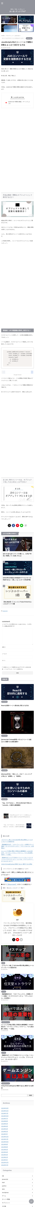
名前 (3, 647)
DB (3, 1176)
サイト (3, 660)
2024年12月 (4, 1111)
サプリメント (6, 1203)
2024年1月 (4, 1134)
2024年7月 (4, 1118)
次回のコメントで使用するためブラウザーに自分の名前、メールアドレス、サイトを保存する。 (16, 668)
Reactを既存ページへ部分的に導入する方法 (15, 705)
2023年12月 (4, 1136)
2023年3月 (4, 1155)
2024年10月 (4, 1116)
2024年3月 (4, 1129)
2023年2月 (4, 1157)
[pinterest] (17, 525)
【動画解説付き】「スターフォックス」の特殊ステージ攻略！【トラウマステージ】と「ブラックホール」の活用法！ (17, 846)
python (4, 1186)
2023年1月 (4, 1160)
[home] (21, 939)
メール (4, 653)
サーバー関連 (6, 1199)
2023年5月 (4, 1149)
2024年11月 (4, 1113)
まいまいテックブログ (17, 11)
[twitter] (9, 525)
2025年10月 (4, 1108)
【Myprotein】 (12, 884)
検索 (30, 1095)
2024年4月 (4, 1126)
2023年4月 (4, 1152)
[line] (21, 525)
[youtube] (17, 939)
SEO (3, 1189)
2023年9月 (4, 1144)
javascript (5, 611)
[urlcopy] (25, 525)
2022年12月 (4, 1162)
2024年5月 (4, 1124)
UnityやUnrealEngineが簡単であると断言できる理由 (16, 864)
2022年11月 (4, 1165)
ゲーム (4, 1196)
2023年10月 (4, 1142)
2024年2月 (4, 1131)
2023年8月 (4, 1147)
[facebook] (13, 525)
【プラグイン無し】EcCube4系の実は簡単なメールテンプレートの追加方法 (17, 840)
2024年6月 (4, 1121)
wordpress (5, 1192)
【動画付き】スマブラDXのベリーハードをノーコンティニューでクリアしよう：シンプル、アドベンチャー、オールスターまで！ (17, 859)
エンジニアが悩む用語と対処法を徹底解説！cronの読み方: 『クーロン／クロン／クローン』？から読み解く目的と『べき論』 (17, 852)
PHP (3, 1182)
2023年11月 (4, 1139)
